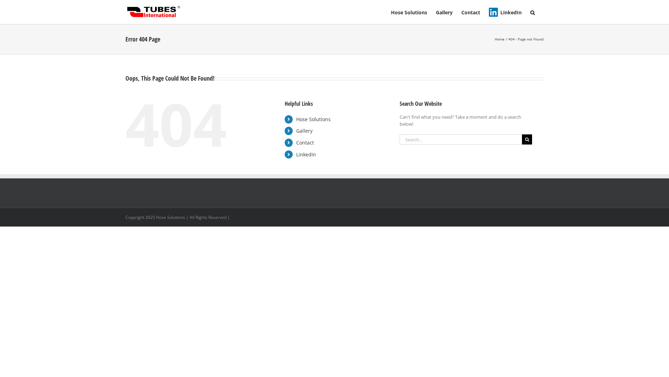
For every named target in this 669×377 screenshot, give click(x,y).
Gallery (304, 130)
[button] (532, 12)
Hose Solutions (313, 119)
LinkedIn (306, 154)
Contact (305, 142)
